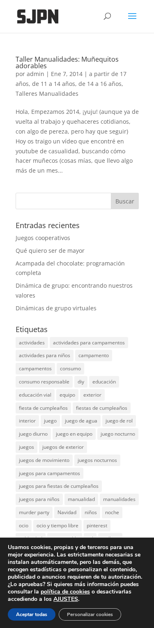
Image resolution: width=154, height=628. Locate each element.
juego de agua (81, 420)
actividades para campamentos (89, 342)
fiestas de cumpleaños (101, 407)
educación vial (35, 394)
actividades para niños (44, 355)
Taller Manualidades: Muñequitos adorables (67, 62)
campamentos (35, 368)
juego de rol (119, 420)
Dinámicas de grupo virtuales (56, 308)
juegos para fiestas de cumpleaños (59, 486)
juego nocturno (118, 433)
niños (91, 512)
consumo (70, 368)
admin (35, 74)
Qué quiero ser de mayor (50, 250)
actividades (32, 342)
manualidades (119, 499)
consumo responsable (44, 381)
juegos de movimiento (44, 460)
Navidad (66, 512)
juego (50, 420)
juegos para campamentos (49, 473)
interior (27, 420)
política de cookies (65, 592)
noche (112, 512)
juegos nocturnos (97, 460)
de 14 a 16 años (100, 84)
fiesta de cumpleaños (43, 407)
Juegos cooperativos (43, 238)
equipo (67, 394)
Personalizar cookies (90, 614)
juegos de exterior (63, 446)
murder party (34, 512)
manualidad (81, 499)
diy (81, 381)
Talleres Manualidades (47, 93)
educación (104, 381)
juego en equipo (74, 433)
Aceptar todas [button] (31, 614)
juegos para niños (39, 499)
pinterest (97, 525)
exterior (92, 394)
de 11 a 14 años (53, 84)
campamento (93, 355)
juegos (26, 446)
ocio (23, 525)
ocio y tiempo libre (57, 525)
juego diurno (33, 433)
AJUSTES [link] (65, 599)
